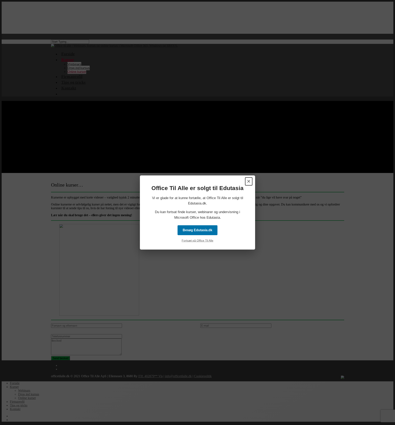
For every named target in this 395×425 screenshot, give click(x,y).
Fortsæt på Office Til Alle (197, 240)
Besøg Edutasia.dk (197, 230)
